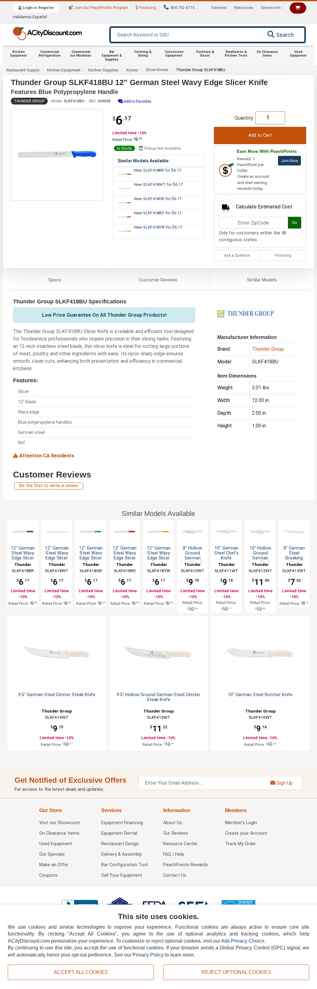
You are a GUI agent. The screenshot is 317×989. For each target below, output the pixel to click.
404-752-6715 (182, 7)
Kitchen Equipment (18, 54)
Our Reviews (175, 833)
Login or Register (38, 8)
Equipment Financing (122, 822)
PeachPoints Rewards (185, 864)
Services (219, 7)
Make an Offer (53, 864)
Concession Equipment (174, 54)
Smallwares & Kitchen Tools (236, 54)
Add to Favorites (137, 101)
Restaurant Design (120, 843)
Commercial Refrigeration (50, 54)
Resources (243, 7)
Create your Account (246, 833)
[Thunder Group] (246, 313)
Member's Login (241, 822)
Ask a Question (237, 255)
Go (294, 222)
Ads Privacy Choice (242, 941)
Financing (147, 7)
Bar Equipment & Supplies (112, 56)
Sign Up (284, 783)
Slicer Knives (156, 69)
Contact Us (174, 875)
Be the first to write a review (49, 485)
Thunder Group (29, 101)
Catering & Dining (143, 54)
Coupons (48, 875)
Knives (132, 70)
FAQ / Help (173, 854)
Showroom (271, 7)
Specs (54, 280)
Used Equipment (298, 54)
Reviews (158, 280)
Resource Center (180, 843)
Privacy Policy (148, 954)
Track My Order (240, 843)
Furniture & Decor (205, 54)
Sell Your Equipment (121, 875)
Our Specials (52, 854)
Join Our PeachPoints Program (100, 7)
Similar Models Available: (143, 160)
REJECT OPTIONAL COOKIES (236, 972)
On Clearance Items (267, 54)
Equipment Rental (119, 833)
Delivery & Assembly (121, 854)
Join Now (289, 160)
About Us (172, 822)
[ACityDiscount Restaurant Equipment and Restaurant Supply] (47, 33)
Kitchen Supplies (103, 70)
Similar (262, 280)
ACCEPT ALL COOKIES (81, 972)
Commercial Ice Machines (80, 54)
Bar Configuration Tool (124, 864)
